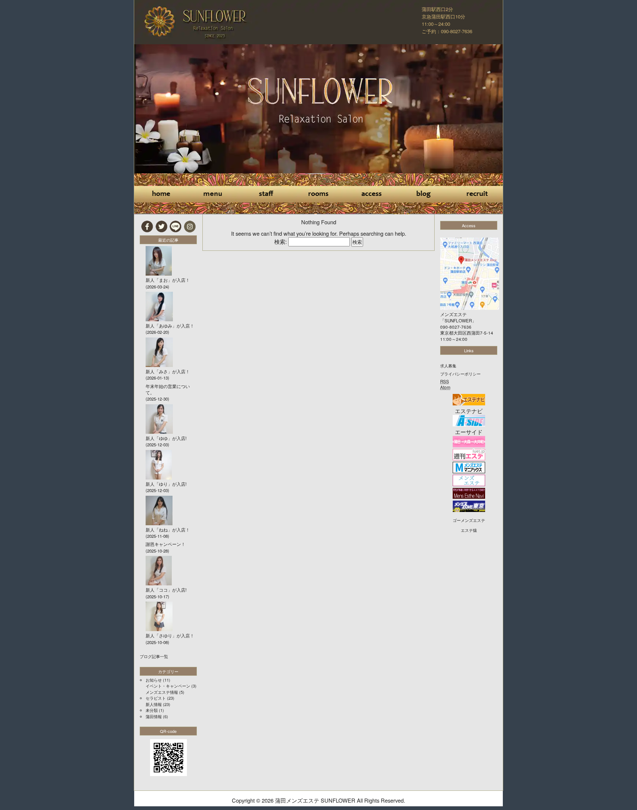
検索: (280, 241)
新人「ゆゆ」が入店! (166, 438)
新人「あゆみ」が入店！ (170, 326)
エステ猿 (469, 530)
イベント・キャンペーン (168, 686)
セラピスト (156, 698)
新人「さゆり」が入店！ (170, 635)
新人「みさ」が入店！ (168, 371)
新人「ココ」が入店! (166, 590)
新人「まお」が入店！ (168, 280)
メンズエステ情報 (162, 692)
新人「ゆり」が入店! (166, 484)
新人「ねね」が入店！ (168, 530)
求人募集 (448, 365)
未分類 (152, 710)
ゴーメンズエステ (469, 520)
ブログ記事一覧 (154, 656)
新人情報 (154, 704)
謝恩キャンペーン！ (165, 544)
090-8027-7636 (455, 327)
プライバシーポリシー (460, 374)
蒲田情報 (154, 716)
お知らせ (154, 680)
